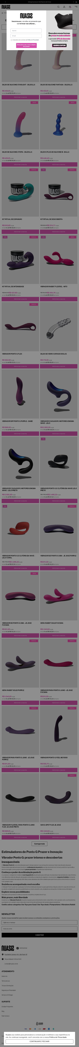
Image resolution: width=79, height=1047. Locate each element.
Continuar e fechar (39, 1041)
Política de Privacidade (58, 1037)
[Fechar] (68, 14)
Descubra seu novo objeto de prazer (26, 45)
